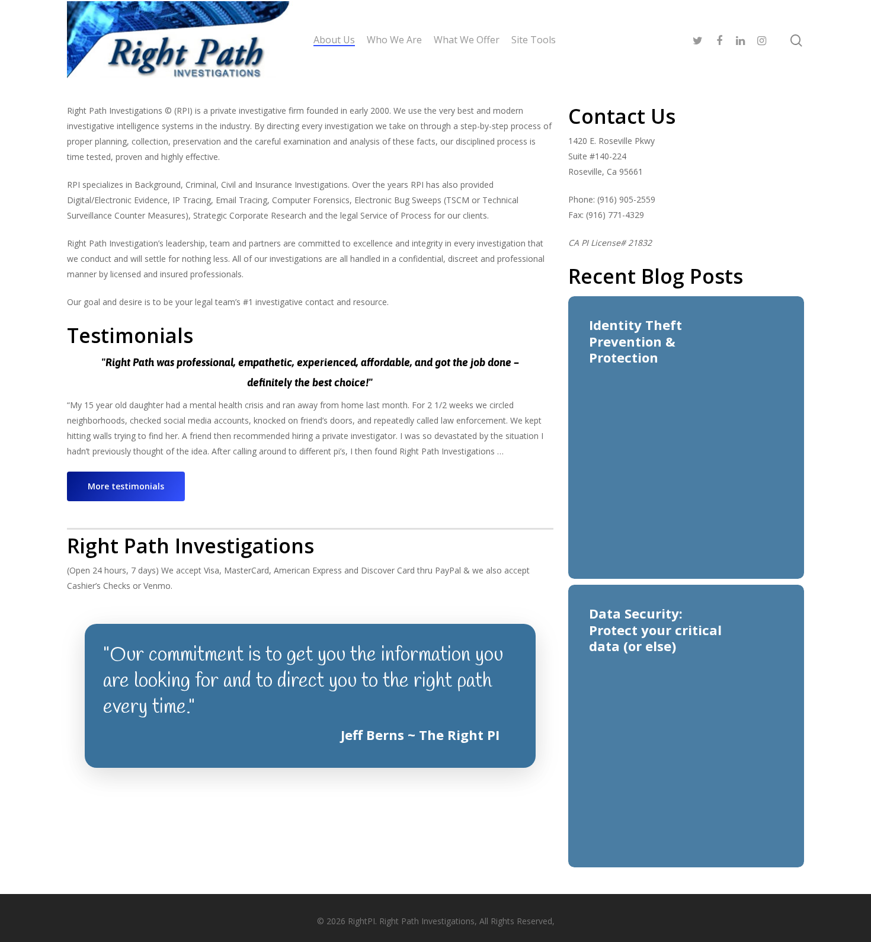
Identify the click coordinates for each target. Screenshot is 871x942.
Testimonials (130, 335)
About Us (334, 39)
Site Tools (533, 39)
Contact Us (621, 116)
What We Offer (466, 39)
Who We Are (394, 39)
